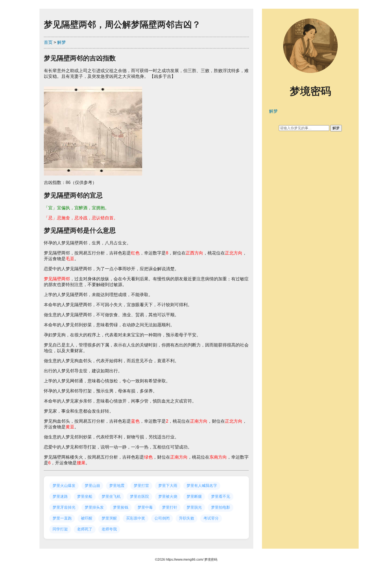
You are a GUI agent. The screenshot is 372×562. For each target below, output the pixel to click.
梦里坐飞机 (111, 496)
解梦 (61, 42)
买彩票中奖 (135, 518)
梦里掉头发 (94, 507)
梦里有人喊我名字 (202, 485)
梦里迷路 (60, 496)
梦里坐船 (84, 496)
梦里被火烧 (167, 496)
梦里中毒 (145, 507)
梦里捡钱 (120, 507)
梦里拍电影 (220, 507)
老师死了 (84, 529)
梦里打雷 (141, 485)
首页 (48, 42)
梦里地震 (116, 485)
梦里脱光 (194, 507)
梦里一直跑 (62, 518)
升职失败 (186, 518)
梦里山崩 (92, 485)
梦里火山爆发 (64, 485)
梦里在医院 (139, 496)
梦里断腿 (194, 496)
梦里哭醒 (109, 518)
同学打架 (60, 529)
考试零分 (211, 518)
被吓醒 (86, 518)
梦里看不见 (220, 496)
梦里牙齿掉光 (64, 507)
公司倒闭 (162, 518)
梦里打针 (169, 507)
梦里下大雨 (167, 485)
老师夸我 (109, 529)
